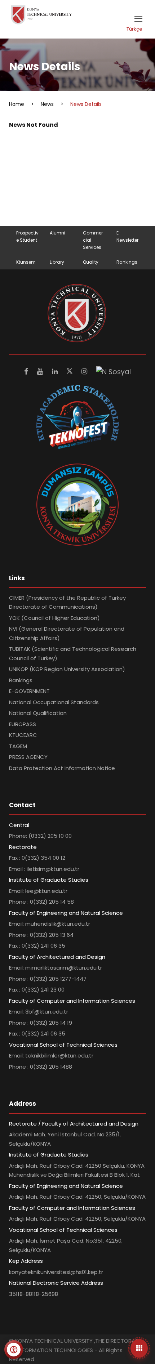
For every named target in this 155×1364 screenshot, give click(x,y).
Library (57, 262)
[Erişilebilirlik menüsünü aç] (13, 1349)
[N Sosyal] (113, 371)
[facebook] (27, 371)
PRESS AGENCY (28, 757)
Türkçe (134, 29)
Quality (90, 262)
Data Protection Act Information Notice (62, 768)
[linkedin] (55, 371)
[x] (70, 371)
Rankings (126, 262)
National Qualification (38, 713)
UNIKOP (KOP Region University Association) (67, 669)
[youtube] (41, 371)
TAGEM (18, 746)
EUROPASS (22, 724)
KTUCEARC (23, 735)
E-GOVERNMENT (29, 691)
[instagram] (85, 371)
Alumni (57, 233)
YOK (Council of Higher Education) (54, 618)
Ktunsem (26, 262)
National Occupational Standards (54, 702)
